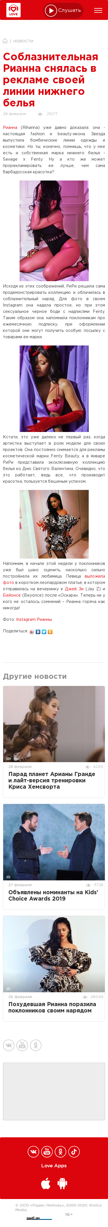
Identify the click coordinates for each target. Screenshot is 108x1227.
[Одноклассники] (50, 630)
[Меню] (98, 10)
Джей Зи (74, 589)
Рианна (10, 127)
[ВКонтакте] (38, 630)
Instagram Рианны (34, 619)
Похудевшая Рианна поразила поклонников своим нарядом (52, 1007)
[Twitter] (44, 630)
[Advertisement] (54, 1092)
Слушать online (69, 10)
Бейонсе (12, 595)
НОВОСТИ (23, 41)
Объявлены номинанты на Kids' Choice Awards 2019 (53, 895)
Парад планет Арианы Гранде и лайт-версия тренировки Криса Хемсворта (51, 781)
